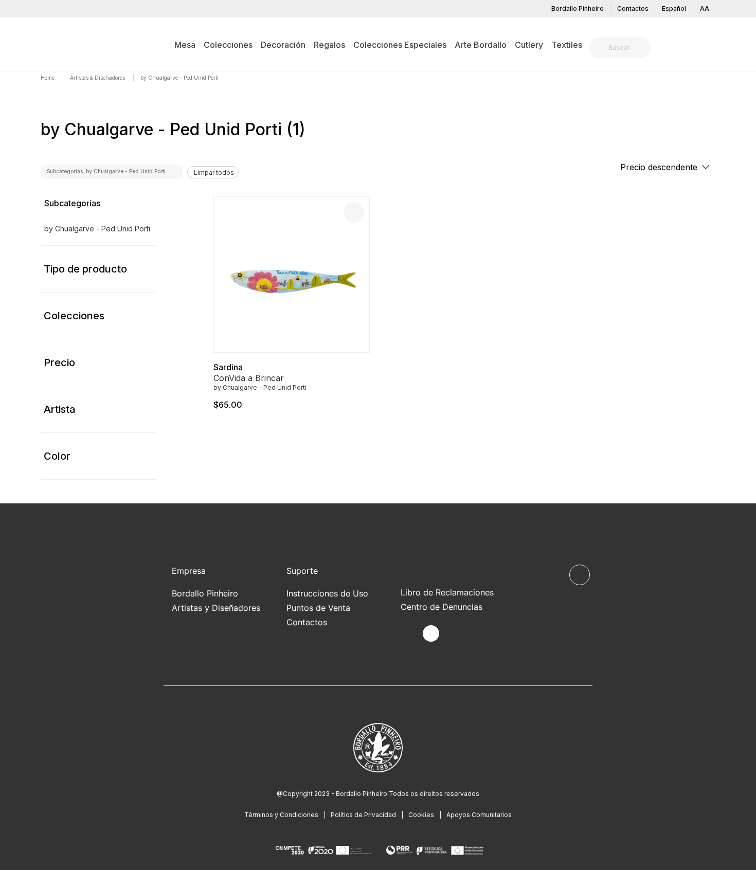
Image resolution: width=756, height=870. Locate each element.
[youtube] (454, 633)
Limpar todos (214, 172)
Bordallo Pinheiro (577, 8)
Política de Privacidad (363, 815)
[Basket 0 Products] (711, 49)
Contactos (633, 8)
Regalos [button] (329, 45)
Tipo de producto (85, 269)
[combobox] (625, 48)
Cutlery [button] (529, 45)
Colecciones (74, 316)
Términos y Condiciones (281, 815)
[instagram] (431, 633)
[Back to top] (579, 575)
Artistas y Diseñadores (216, 608)
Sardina (228, 367)
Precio (59, 362)
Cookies (421, 815)
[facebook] (407, 633)
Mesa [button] (184, 45)
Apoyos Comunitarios (479, 815)
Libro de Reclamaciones (447, 592)
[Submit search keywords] (599, 48)
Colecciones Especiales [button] (399, 45)
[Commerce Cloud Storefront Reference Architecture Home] (57, 44)
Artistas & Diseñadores (98, 78)
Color (57, 456)
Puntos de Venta (318, 608)
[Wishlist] (354, 212)
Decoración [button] (283, 45)
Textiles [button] (566, 45)
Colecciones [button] (228, 45)
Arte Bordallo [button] (481, 45)
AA (704, 8)
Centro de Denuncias (441, 607)
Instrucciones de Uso (327, 593)
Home (48, 78)
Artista (60, 409)
